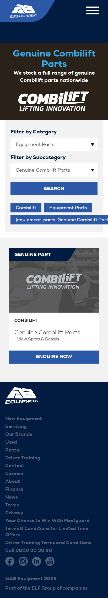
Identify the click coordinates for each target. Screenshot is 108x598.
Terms (12, 505)
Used (11, 442)
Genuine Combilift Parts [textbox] (43, 170)
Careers (14, 473)
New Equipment (23, 418)
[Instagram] (23, 561)
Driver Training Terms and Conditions (48, 542)
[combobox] (54, 144)
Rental (13, 450)
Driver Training (22, 458)
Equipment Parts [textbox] (35, 144)
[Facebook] (9, 561)
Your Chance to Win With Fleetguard (47, 520)
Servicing (16, 426)
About (12, 481)
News (11, 497)
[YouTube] (50, 561)
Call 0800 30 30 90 (28, 550)
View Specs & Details (38, 339)
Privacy (14, 513)
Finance (14, 489)
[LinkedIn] (36, 561)
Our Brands (18, 434)
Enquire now (54, 356)
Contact (14, 465)
